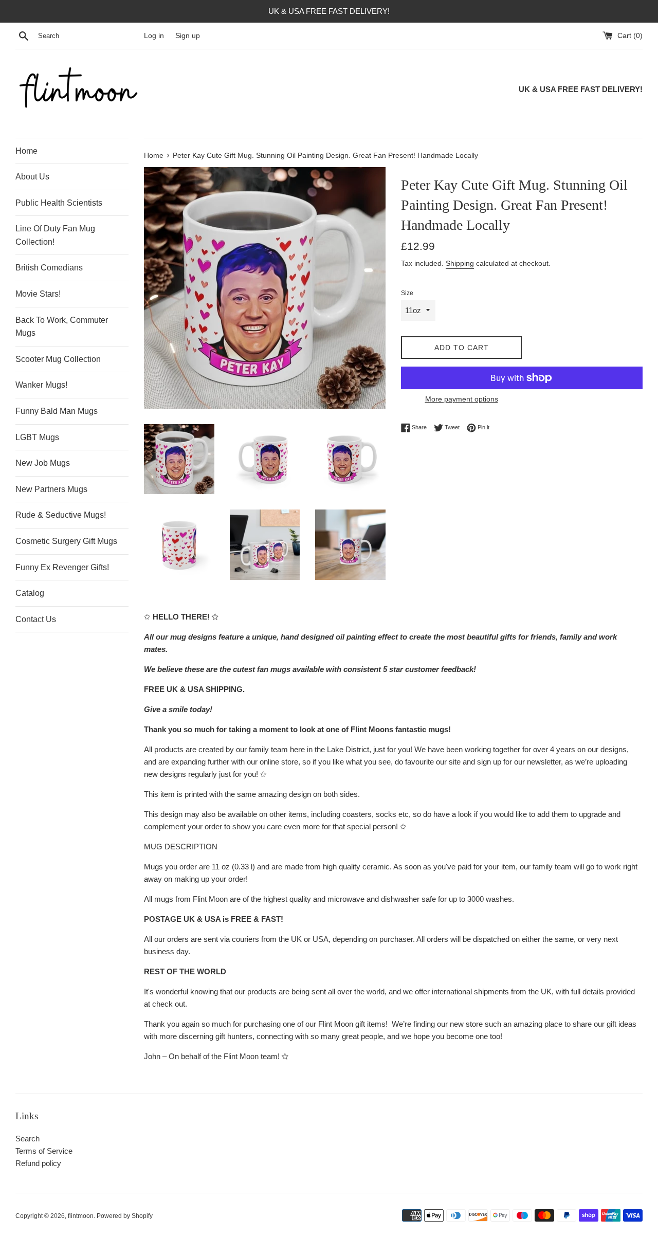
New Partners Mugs (51, 489)
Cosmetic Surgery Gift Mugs (66, 541)
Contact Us (35, 619)
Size (407, 293)
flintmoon (81, 1216)
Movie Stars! (38, 293)
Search (27, 1138)
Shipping (460, 263)
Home (26, 151)
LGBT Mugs (37, 437)
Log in (154, 36)
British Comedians (49, 267)
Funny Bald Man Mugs (56, 411)
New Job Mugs (42, 463)
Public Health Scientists (58, 202)
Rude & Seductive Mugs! (60, 515)
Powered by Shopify (125, 1216)
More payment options (461, 399)
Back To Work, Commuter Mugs (61, 327)
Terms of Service (43, 1151)
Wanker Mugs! (41, 384)
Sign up (187, 36)
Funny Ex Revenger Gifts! (62, 567)
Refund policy (38, 1163)
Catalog (29, 593)
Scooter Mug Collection (58, 359)
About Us (32, 176)
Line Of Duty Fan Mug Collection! (55, 235)
